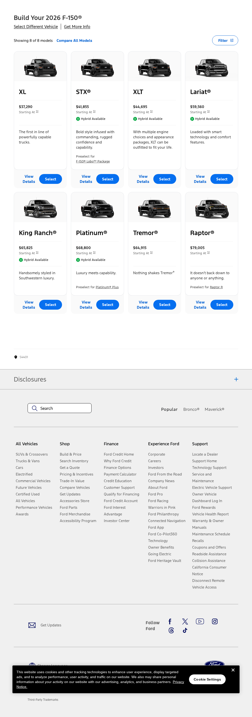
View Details (29, 179)
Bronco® (191, 409)
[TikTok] (185, 630)
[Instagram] (215, 621)
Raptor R (216, 287)
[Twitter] (185, 621)
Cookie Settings (207, 679)
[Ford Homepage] (214, 664)
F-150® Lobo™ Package (93, 161)
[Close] (233, 674)
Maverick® (214, 409)
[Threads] (171, 630)
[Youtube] (200, 621)
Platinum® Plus (107, 287)
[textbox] (59, 408)
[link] (43, 700)
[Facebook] (171, 621)
